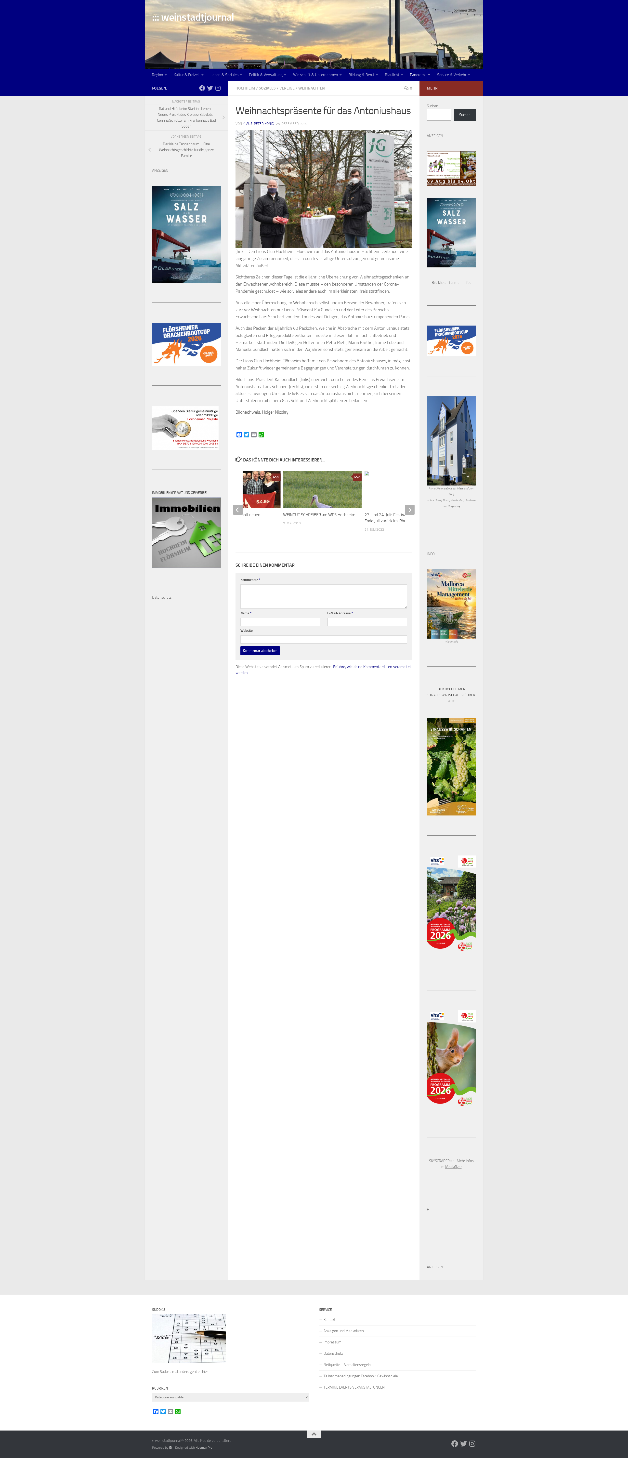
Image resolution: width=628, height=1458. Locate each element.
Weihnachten (311, 88)
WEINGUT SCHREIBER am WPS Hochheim (319, 514)
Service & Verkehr (451, 74)
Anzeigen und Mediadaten (344, 1331)
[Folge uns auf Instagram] (218, 88)
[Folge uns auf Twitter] (210, 88)
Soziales (267, 88)
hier (205, 1371)
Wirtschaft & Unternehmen (315, 74)
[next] (410, 510)
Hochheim (245, 88)
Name (245, 613)
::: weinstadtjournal (193, 17)
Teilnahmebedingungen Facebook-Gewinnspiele (361, 1376)
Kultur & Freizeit (187, 74)
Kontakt (329, 1319)
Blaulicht (392, 74)
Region (157, 74)
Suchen (432, 106)
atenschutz (163, 597)
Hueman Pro (204, 1447)
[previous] (238, 510)
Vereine (287, 88)
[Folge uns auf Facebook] (202, 88)
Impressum (332, 1342)
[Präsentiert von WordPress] (170, 1447)
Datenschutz (333, 1353)
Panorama (418, 74)
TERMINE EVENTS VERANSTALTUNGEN (354, 1387)
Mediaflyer (453, 1167)
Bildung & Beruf (361, 74)
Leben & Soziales (224, 74)
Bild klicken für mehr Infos (451, 282)
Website (246, 631)
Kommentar (250, 580)
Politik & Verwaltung (266, 74)
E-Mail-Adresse (340, 613)
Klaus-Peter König (258, 124)
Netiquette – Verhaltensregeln (347, 1365)
